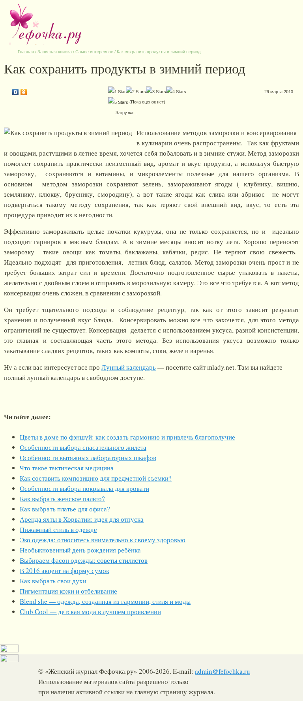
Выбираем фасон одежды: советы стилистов (84, 560)
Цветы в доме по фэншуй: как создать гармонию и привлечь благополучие (127, 437)
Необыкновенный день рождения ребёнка (80, 549)
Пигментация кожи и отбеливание (68, 591)
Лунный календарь (128, 367)
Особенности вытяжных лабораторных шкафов (88, 457)
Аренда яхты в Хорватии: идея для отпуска (82, 519)
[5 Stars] (118, 102)
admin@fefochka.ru (222, 671)
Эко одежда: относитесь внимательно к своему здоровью (102, 539)
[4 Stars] (176, 91)
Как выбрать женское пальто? (62, 498)
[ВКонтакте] (15, 90)
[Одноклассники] (24, 90)
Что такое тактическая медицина (67, 467)
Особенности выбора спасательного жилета (83, 447)
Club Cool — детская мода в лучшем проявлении (90, 611)
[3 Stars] (156, 91)
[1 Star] (117, 91)
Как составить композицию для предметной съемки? (96, 478)
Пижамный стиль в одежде (58, 529)
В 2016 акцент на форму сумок (64, 570)
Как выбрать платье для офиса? (65, 508)
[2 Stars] (136, 91)
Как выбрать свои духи (53, 580)
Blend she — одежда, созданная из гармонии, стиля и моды (105, 601)
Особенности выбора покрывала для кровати (84, 488)
